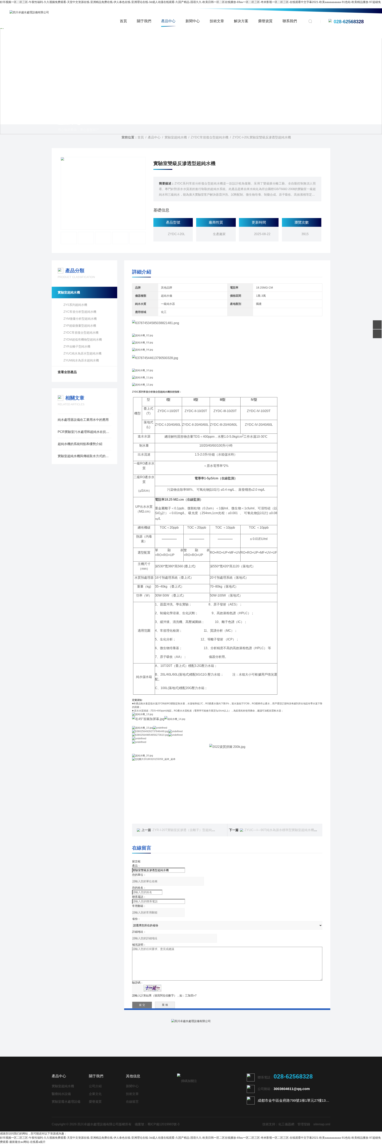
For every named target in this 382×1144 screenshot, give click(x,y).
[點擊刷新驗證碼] (152, 988)
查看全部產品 (67, 372)
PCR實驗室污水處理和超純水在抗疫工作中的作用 (84, 431)
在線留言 (132, 1101)
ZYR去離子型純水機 (76, 346)
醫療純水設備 (61, 1094)
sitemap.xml (321, 1124)
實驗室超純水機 (176, 137)
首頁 (123, 21)
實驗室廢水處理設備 (66, 1101)
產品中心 (168, 21)
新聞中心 (192, 21)
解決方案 (241, 21)
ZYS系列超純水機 (75, 304)
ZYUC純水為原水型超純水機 (82, 353)
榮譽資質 (265, 21)
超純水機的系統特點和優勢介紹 (80, 444)
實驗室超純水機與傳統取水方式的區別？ (84, 456)
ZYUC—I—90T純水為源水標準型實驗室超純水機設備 (282, 830)
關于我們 (144, 21)
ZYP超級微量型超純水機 (79, 325)
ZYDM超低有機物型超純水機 (82, 339)
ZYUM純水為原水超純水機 (81, 360)
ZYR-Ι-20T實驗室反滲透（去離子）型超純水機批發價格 (191, 830)
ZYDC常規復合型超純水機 (209, 137)
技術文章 (217, 21)
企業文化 (95, 1094)
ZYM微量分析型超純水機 (80, 318)
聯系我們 (290, 21)
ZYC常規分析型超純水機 (79, 311)
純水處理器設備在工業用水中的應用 (83, 419)
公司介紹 (95, 1086)
